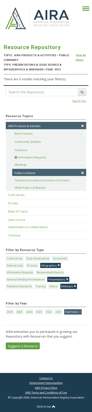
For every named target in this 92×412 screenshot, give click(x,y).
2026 (10, 312)
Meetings (21, 165)
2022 (49, 312)
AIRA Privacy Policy (46, 388)
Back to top (44, 406)
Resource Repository (32, 47)
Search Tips (79, 101)
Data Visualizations (37, 258)
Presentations (56, 279)
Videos (53, 286)
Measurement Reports (50, 272)
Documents (60, 258)
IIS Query (32, 265)
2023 (39, 312)
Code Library (15, 258)
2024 (29, 312)
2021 (59, 312)
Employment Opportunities (46, 383)
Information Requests (31, 157)
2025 (19, 312)
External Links (15, 265)
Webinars (67, 286)
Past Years (72, 312)
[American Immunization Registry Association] (37, 18)
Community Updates (28, 142)
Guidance (21, 150)
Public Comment (25, 173)
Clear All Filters (81, 57)
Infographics (48, 265)
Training (40, 286)
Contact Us (46, 378)
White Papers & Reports (30, 187)
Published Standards (19, 286)
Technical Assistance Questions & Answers (42, 180)
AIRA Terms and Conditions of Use (46, 392)
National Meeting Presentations (26, 279)
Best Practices (24, 133)
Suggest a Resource (23, 346)
